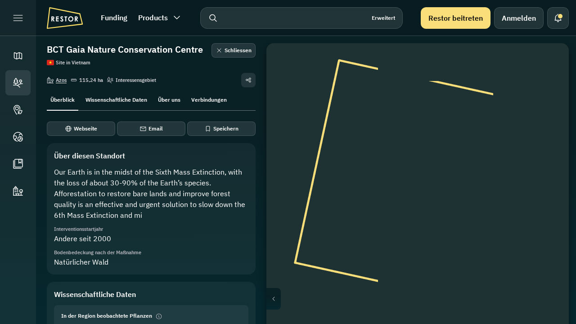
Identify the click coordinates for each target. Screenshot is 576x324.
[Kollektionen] (18, 163)
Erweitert (383, 17)
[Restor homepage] (65, 18)
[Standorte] (18, 82)
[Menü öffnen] (18, 18)
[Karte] (18, 55)
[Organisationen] (18, 190)
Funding (114, 17)
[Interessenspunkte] (18, 109)
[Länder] (18, 136)
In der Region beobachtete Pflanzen (106, 315)
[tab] (62, 99)
